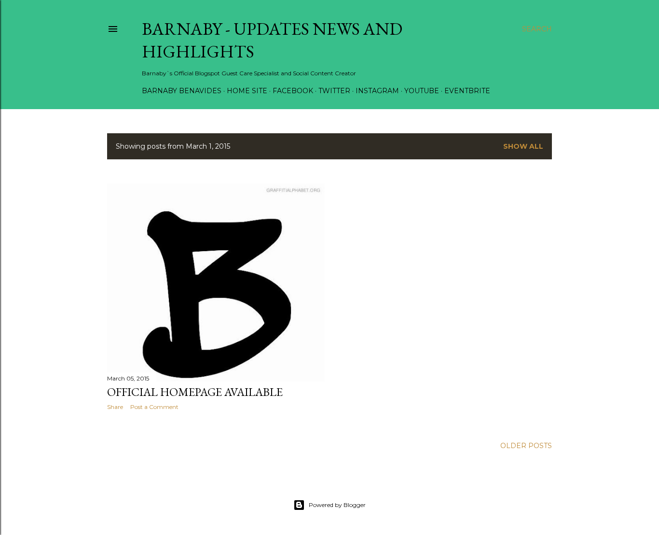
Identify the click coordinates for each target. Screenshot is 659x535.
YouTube (421, 90)
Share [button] (115, 406)
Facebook (293, 90)
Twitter (334, 90)
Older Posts (526, 445)
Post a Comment (154, 406)
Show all (523, 146)
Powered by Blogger (337, 504)
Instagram (377, 90)
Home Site (247, 90)
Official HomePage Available (195, 391)
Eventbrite (467, 90)
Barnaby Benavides (181, 90)
